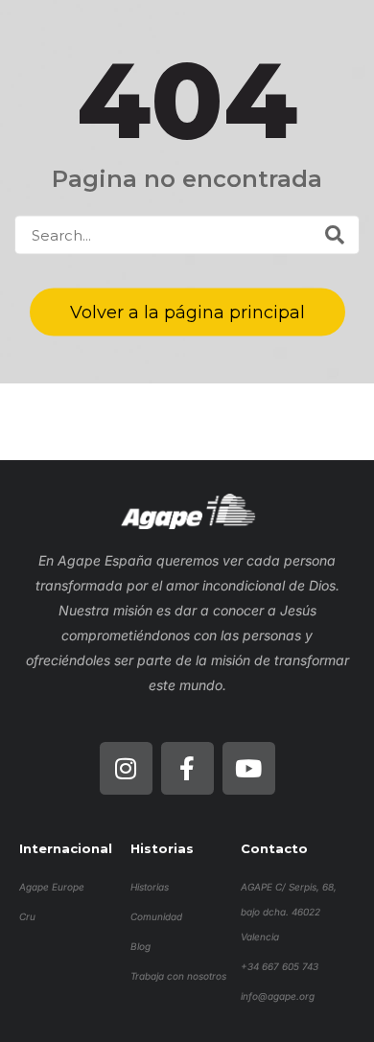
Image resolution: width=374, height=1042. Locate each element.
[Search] (335, 235)
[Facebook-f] (187, 768)
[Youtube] (248, 768)
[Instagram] (126, 768)
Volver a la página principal (187, 312)
